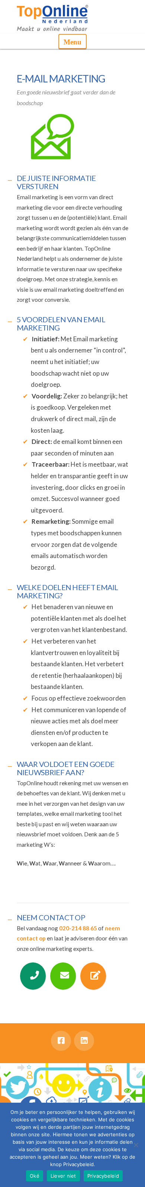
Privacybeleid (103, 1176)
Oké (34, 1176)
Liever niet (63, 1176)
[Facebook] (61, 1041)
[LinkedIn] (84, 1041)
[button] (72, 41)
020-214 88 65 (78, 928)
